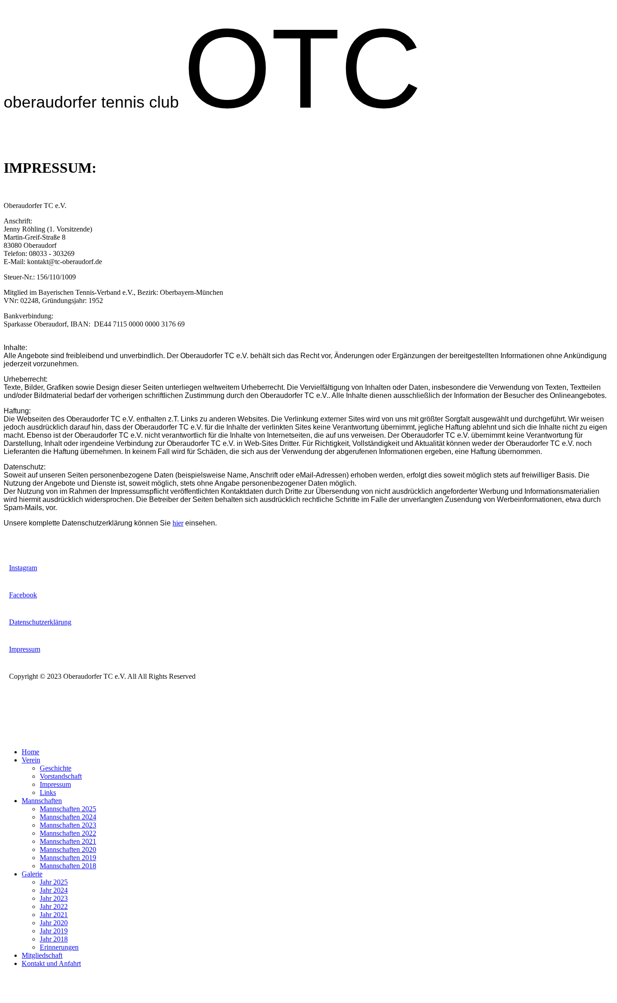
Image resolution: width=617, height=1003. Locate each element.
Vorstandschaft (61, 776)
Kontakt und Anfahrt (51, 963)
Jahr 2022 (54, 906)
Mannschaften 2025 (68, 809)
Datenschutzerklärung (40, 622)
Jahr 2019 (54, 931)
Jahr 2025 (54, 882)
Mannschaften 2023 (68, 825)
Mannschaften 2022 (68, 833)
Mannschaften (42, 800)
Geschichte (55, 768)
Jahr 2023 (54, 898)
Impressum (24, 649)
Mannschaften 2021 (68, 841)
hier (178, 523)
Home (30, 752)
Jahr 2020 (54, 923)
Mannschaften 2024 (68, 817)
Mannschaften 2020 (68, 849)
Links (48, 792)
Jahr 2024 (54, 890)
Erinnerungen (59, 947)
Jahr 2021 (54, 914)
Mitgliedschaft (42, 955)
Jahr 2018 (54, 939)
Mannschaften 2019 (68, 857)
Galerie (32, 874)
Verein (31, 760)
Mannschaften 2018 (68, 866)
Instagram (23, 568)
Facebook (23, 595)
